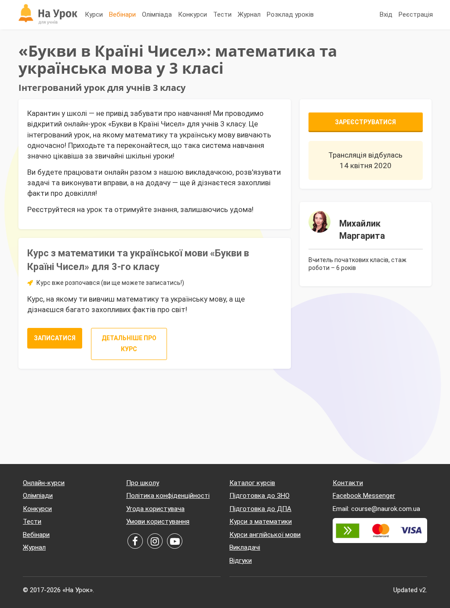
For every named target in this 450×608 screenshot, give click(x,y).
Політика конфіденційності (168, 496)
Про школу (142, 483)
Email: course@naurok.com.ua (376, 509)
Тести (222, 14)
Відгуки (240, 561)
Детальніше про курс (129, 344)
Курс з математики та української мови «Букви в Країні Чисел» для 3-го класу (138, 260)
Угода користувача (155, 509)
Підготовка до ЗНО (259, 496)
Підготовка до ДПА (260, 509)
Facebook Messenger (364, 496)
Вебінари (122, 14)
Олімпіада (157, 14)
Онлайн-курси (44, 483)
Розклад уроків (290, 14)
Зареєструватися (365, 122)
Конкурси (192, 14)
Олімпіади (38, 496)
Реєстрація (416, 14)
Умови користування (157, 521)
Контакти (348, 483)
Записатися (55, 338)
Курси (94, 14)
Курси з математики (260, 521)
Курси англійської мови (265, 535)
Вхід (386, 14)
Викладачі (244, 547)
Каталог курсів (252, 483)
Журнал (249, 14)
